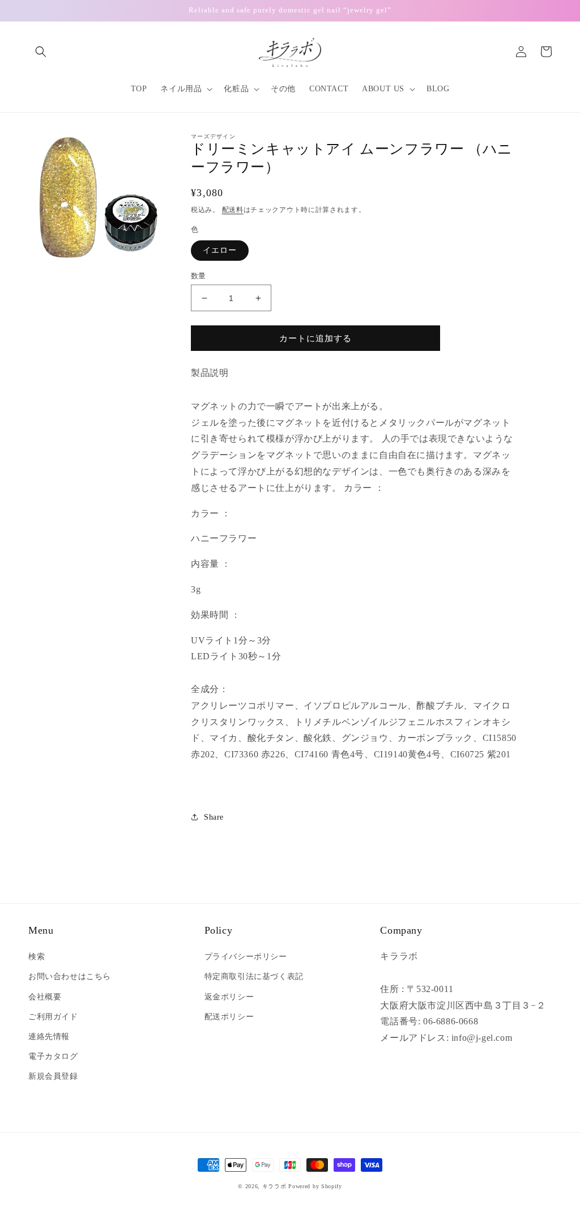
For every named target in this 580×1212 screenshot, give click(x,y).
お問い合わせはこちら (69, 976)
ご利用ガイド (53, 1016)
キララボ (274, 1186)
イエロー (220, 250)
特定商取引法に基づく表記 (254, 976)
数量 (198, 276)
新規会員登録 (53, 1076)
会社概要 (44, 997)
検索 (36, 956)
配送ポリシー (229, 1016)
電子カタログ (53, 1056)
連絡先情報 (49, 1036)
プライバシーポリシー (245, 956)
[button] (40, 51)
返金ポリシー (229, 997)
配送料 (233, 210)
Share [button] (214, 817)
